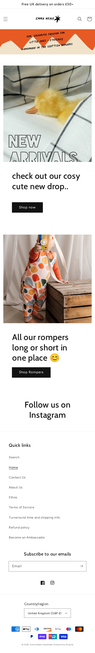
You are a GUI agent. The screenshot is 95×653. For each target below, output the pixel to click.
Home (13, 467)
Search (14, 457)
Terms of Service (21, 507)
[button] (5, 19)
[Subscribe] (81, 566)
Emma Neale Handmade (41, 644)
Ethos (13, 497)
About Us (16, 487)
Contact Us (17, 477)
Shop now (27, 207)
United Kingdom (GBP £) (45, 613)
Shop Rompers (31, 372)
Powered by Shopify (64, 644)
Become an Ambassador (27, 537)
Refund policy (19, 527)
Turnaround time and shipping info (34, 517)
